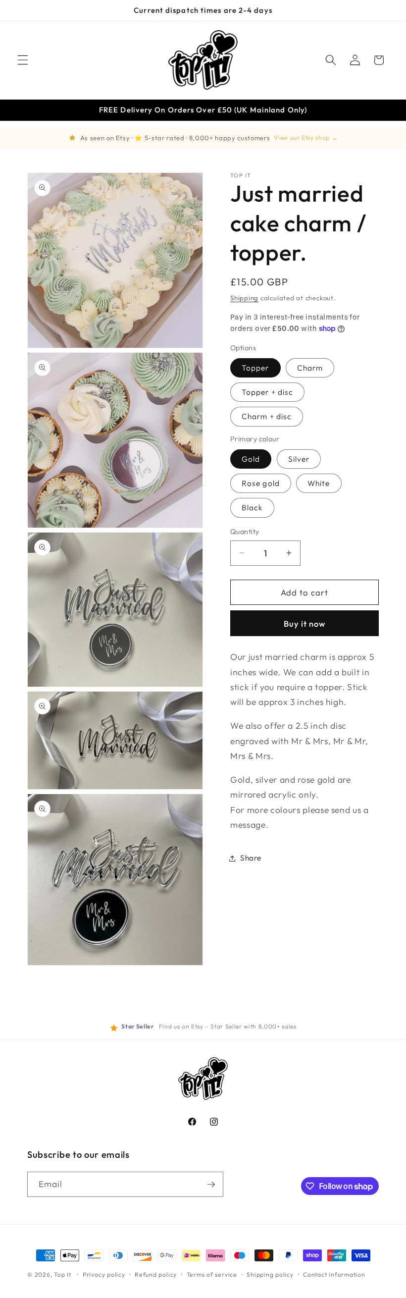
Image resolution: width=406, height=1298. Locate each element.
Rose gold (261, 483)
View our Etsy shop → (306, 137)
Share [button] (250, 858)
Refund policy (156, 1274)
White (318, 483)
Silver (299, 459)
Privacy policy (104, 1274)
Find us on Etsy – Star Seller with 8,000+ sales (228, 1026)
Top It (62, 1274)
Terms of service (212, 1274)
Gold (251, 459)
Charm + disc (267, 416)
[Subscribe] (211, 1184)
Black (252, 507)
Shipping (244, 298)
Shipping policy (270, 1274)
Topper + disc (267, 392)
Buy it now (305, 623)
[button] (23, 60)
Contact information (334, 1274)
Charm (310, 368)
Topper (255, 368)
